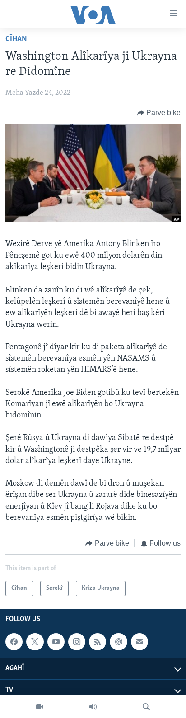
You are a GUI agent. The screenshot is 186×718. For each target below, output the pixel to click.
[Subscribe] (139, 641)
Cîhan (16, 39)
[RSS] (97, 641)
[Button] (159, 113)
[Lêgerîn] (146, 706)
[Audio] (93, 706)
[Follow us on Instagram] (76, 641)
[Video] (39, 706)
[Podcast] (118, 641)
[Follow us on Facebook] (14, 641)
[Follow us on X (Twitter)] (34, 641)
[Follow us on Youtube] (56, 641)
